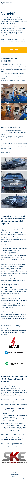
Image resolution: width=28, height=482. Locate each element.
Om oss (14, 476)
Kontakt (14, 472)
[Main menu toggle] (25, 2)
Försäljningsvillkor (14, 474)
